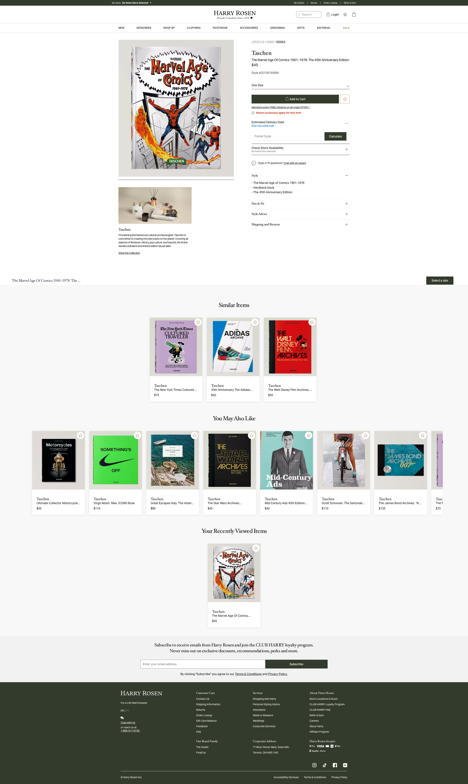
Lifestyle (258, 41)
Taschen (261, 53)
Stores (314, 2)
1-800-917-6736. (130, 730)
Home (270, 41)
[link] (332, 14)
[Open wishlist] (345, 14)
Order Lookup (330, 2)
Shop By (169, 27)
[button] (299, 14)
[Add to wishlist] (198, 322)
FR (127, 710)
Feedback (202, 726)
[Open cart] (354, 14)
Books (280, 41)
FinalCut (201, 752)
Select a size (440, 280)
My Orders (299, 2)
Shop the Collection (129, 253)
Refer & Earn (350, 2)
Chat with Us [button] (128, 722)
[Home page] (234, 14)
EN (122, 710)
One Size (257, 85)
